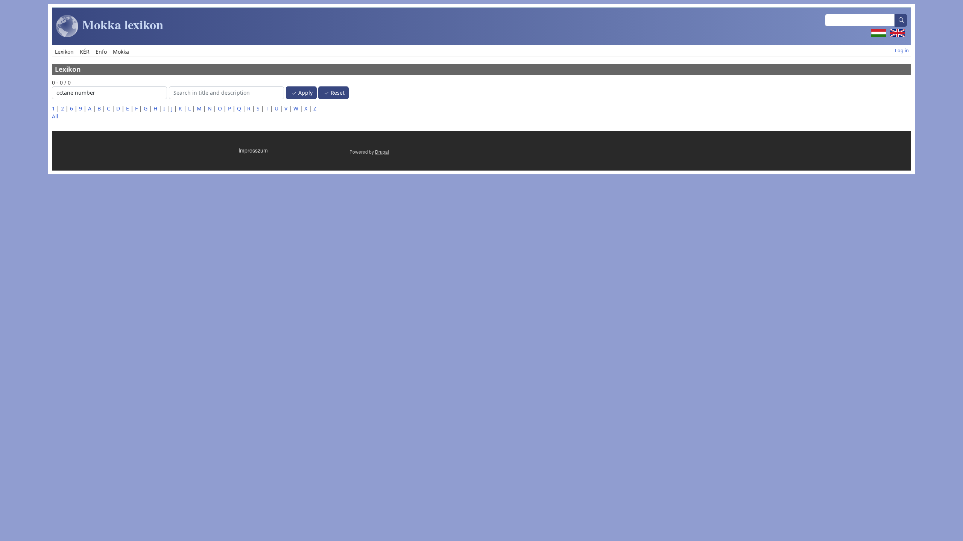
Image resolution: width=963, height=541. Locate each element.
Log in (902, 50)
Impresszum (253, 150)
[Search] (901, 20)
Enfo (101, 51)
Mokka (121, 51)
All (55, 116)
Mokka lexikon (121, 24)
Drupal (382, 151)
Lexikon (64, 51)
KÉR (85, 51)
